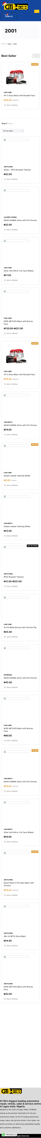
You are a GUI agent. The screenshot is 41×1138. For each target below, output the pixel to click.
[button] (11, 105)
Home (3, 44)
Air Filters (8, 167)
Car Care (8, 92)
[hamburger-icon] (36, 11)
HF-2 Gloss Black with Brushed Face (19, 95)
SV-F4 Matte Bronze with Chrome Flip (20, 627)
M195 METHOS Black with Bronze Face (18, 322)
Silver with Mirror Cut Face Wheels (19, 271)
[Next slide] (38, 55)
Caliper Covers (10, 217)
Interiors (8, 675)
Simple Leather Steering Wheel (17, 476)
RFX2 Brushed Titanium (14, 577)
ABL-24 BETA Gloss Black (15, 936)
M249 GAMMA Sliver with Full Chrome (20, 220)
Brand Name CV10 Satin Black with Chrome (19, 884)
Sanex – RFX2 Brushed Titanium (17, 170)
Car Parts (8, 422)
